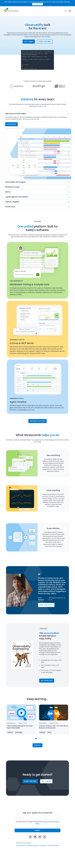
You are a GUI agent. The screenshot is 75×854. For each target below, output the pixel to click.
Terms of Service (20, 845)
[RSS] (44, 836)
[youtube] (40, 836)
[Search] (65, 11)
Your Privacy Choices (53, 845)
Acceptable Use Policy (32, 845)
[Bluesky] (30, 836)
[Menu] (69, 11)
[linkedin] (35, 836)
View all (37, 745)
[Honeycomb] (11, 11)
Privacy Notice (42, 845)
